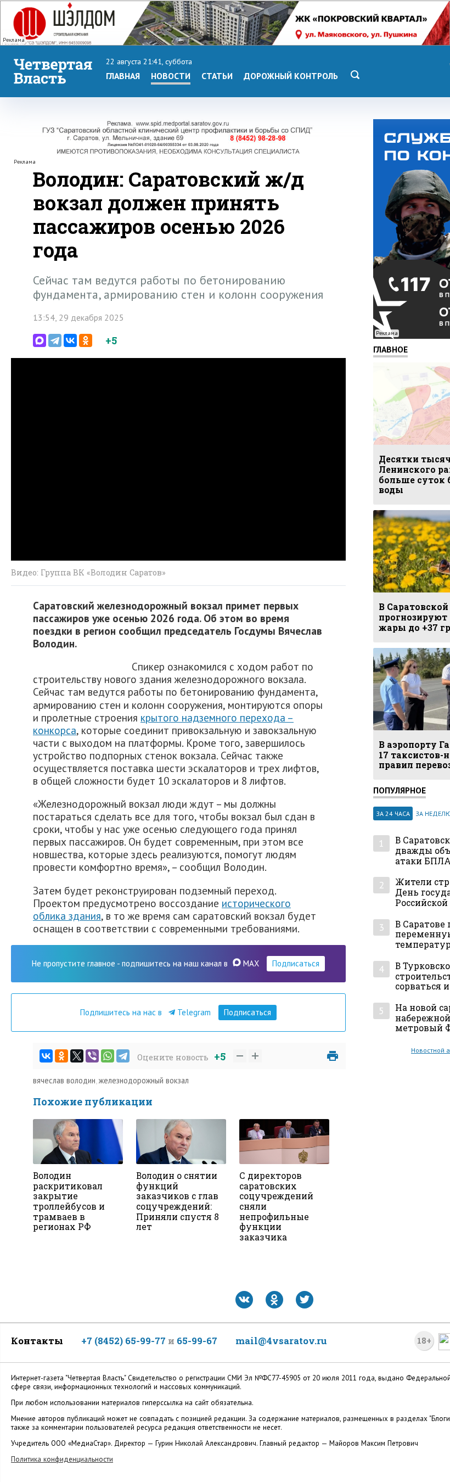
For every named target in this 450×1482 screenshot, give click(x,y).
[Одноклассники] (85, 340)
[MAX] (39, 340)
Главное (390, 349)
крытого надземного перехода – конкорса (163, 724)
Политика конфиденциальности (62, 1459)
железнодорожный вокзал (144, 1080)
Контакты (37, 1340)
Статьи (217, 75)
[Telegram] (54, 340)
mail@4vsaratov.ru (281, 1340)
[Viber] (92, 1055)
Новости (170, 75)
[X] (76, 1055)
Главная (123, 75)
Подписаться (295, 963)
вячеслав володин (64, 1080)
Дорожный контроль (291, 75)
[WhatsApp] (107, 1055)
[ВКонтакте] (70, 340)
